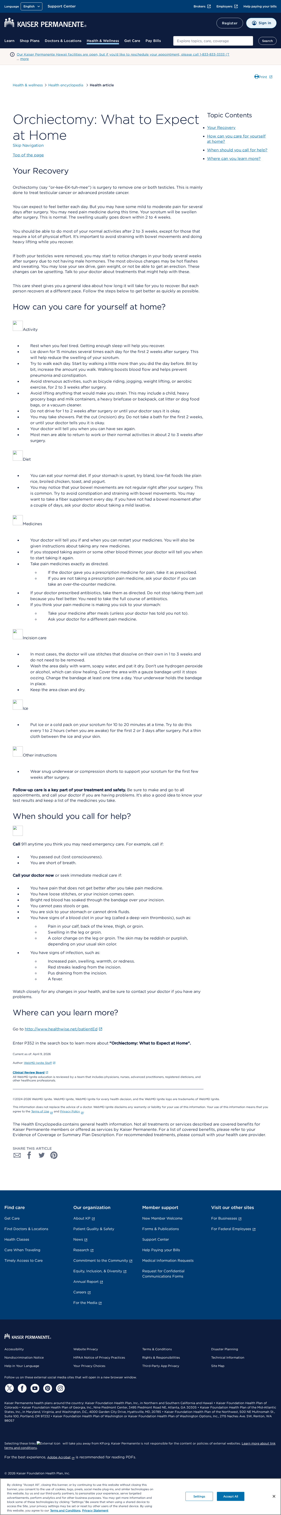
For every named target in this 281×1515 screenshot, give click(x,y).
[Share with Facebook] (29, 1155)
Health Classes (16, 1239)
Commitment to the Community (100, 1260)
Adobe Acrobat (59, 1457)
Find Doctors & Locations (26, 1229)
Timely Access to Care (23, 1260)
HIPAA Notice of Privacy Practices (99, 1357)
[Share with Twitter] (41, 1155)
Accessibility (14, 1349)
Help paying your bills (260, 6)
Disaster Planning (224, 1349)
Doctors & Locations (63, 41)
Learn (9, 41)
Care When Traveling (22, 1250)
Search (267, 41)
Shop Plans (30, 41)
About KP (81, 1218)
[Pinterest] (47, 1388)
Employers (224, 6)
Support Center (62, 6)
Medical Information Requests (168, 1260)
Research (81, 1250)
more (24, 59)
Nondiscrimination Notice (24, 1357)
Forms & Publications (160, 1229)
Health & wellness (28, 85)
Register (230, 23)
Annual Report (86, 1282)
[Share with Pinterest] (54, 1155)
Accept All (230, 1496)
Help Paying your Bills (161, 1250)
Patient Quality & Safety (93, 1229)
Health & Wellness (103, 41)
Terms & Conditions (157, 1349)
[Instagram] (59, 1388)
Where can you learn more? (234, 158)
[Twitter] (8, 1388)
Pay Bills (153, 41)
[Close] (274, 1496)
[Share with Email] (17, 1155)
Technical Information (227, 1357)
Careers (79, 1292)
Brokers (199, 6)
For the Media (85, 1303)
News (78, 1239)
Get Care (132, 41)
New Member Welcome (162, 1218)
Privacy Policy (70, 1111)
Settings (199, 1496)
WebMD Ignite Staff (38, 1062)
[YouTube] (34, 1388)
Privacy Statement (95, 1510)
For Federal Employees (231, 1229)
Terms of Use (40, 1111)
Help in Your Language (21, 1366)
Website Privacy (85, 1349)
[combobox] (213, 41)
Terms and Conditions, (65, 1510)
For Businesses (224, 1218)
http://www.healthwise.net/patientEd (61, 1029)
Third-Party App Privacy (160, 1366)
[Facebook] (21, 1388)
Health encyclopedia (66, 85)
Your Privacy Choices (89, 1366)
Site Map (217, 1366)
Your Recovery (221, 127)
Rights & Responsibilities (161, 1357)
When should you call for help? (237, 150)
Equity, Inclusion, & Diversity (97, 1271)
